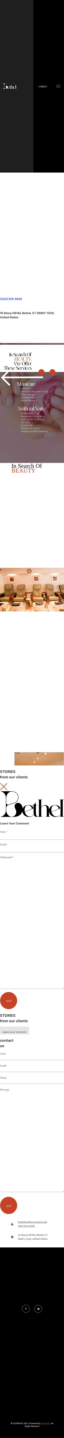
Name (3, 831)
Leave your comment (14, 1031)
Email (3, 844)
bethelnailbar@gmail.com (32, 1222)
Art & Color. (45, 1423)
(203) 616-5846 (11, 299)
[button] (32, 273)
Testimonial (6, 857)
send (8, 1000)
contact (43, 86)
